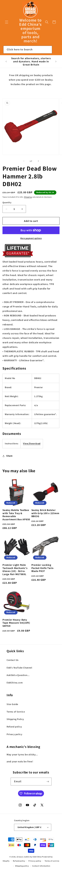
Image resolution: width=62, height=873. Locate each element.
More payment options (31, 238)
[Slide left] (23, 161)
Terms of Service (16, 711)
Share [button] (9, 455)
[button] (6, 22)
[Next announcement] (56, 61)
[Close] (56, 49)
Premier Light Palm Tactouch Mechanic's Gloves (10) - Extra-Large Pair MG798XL (14, 569)
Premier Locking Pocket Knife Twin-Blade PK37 (42, 568)
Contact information (41, 866)
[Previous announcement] (6, 61)
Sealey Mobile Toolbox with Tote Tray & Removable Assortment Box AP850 (16, 515)
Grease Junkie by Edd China (29, 857)
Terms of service (52, 861)
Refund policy (14, 726)
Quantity (6, 202)
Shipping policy (22, 866)
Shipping (28, 197)
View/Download (32, 443)
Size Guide (12, 704)
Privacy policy (14, 734)
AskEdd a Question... (18, 675)
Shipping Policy (15, 719)
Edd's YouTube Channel (19, 667)
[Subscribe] (47, 781)
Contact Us (13, 659)
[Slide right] (38, 161)
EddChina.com (15, 682)
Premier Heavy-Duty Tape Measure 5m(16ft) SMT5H (16, 622)
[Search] (48, 49)
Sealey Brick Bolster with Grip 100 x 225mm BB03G (45, 513)
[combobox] (27, 49)
